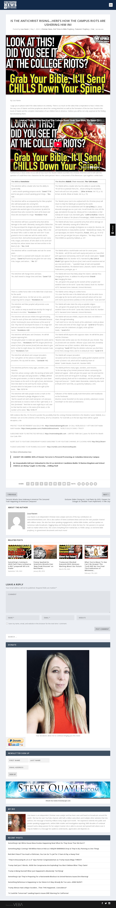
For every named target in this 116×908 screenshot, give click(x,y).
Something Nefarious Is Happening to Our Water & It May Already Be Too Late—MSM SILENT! (46, 882)
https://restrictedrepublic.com (55, 434)
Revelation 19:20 (41, 215)
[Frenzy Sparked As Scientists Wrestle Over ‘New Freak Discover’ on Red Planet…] (45, 552)
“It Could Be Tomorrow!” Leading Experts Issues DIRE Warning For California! (39, 893)
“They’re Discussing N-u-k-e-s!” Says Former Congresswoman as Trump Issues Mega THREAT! (45, 860)
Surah (90, 325)
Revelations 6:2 (37, 300)
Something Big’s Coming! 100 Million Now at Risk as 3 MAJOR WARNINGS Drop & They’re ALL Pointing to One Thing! (53, 849)
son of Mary (90, 207)
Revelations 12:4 (22, 351)
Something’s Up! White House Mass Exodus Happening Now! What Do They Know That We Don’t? (46, 843)
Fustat (86, 233)
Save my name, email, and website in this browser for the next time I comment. (37, 623)
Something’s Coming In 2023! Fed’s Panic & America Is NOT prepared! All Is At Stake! (19, 565)
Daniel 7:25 (47, 276)
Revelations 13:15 (34, 312)
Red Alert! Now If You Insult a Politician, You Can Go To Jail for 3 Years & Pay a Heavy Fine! (44, 854)
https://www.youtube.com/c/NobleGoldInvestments (40, 428)
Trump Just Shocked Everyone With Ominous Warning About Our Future (70, 564)
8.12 (94, 325)
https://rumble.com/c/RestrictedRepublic (61, 447)
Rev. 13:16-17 (32, 410)
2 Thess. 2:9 (44, 376)
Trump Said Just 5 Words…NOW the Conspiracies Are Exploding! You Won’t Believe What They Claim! (47, 865)
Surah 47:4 (65, 330)
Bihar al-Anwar (86, 191)
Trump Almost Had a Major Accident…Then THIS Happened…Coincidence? (37, 888)
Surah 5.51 (69, 348)
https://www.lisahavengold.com (56, 426)
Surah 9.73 (99, 351)
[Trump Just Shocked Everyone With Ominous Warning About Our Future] (70, 552)
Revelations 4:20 (23, 330)
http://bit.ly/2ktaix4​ (98, 441)
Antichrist (25, 181)
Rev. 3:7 (34, 261)
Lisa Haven (25, 29)
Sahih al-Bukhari (92, 215)
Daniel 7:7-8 (46, 191)
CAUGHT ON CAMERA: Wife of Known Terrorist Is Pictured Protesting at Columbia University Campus (56, 457)
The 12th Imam (91, 181)
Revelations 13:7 (29, 343)
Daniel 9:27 (22, 258)
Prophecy (85, 29)
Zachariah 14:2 (42, 360)
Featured (78, 29)
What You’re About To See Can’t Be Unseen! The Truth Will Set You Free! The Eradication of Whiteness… (96, 566)
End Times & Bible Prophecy (63, 29)
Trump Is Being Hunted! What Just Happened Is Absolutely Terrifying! (35, 871)
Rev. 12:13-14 (22, 389)
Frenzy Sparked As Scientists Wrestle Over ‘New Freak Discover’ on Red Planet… (43, 565)
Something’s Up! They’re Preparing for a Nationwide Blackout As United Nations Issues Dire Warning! (49, 876)
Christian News (46, 29)
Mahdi (68, 181)
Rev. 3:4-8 (25, 246)
